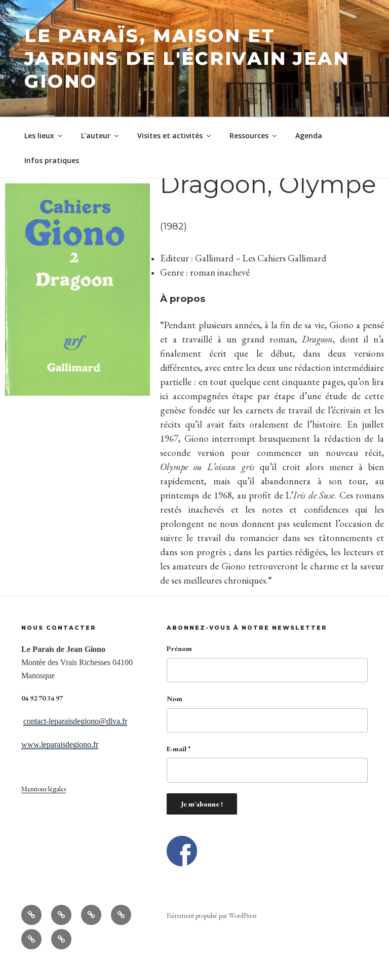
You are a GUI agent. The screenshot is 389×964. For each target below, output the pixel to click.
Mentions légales (43, 788)
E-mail (178, 748)
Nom (174, 698)
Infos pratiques (51, 160)
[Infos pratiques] (61, 939)
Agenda (308, 135)
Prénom (179, 648)
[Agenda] (31, 939)
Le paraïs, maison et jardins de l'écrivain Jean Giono (186, 58)
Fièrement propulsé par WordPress (211, 915)
